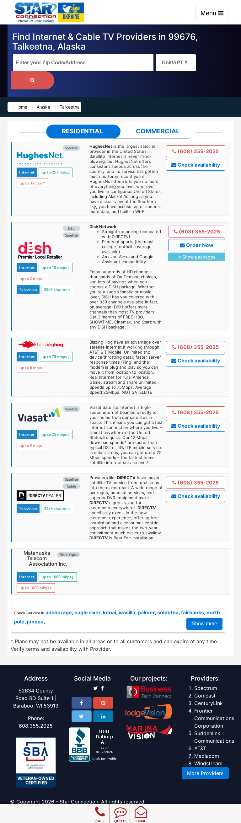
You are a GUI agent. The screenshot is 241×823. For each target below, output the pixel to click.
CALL (100, 821)
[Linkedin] (103, 716)
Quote (120, 821)
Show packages (198, 256)
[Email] (141, 807)
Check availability (198, 165)
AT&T (200, 748)
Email (141, 821)
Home (21, 107)
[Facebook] (82, 703)
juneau (35, 621)
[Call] (100, 807)
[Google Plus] (103, 703)
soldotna (168, 612)
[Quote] (120, 807)
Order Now (199, 245)
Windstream (208, 763)
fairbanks (192, 612)
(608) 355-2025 (197, 151)
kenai (109, 612)
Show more (204, 623)
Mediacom (206, 756)
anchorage (59, 612)
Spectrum (205, 688)
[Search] (32, 80)
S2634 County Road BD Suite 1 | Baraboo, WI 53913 (35, 698)
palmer (146, 612)
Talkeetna (70, 107)
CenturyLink (208, 703)
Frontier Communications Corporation (214, 718)
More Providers (205, 773)
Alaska (43, 107)
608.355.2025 (36, 726)
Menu (209, 13)
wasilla (127, 612)
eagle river (87, 612)
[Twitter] (82, 716)
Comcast (205, 695)
